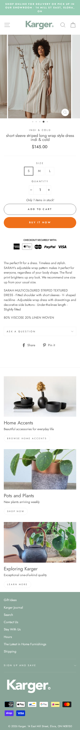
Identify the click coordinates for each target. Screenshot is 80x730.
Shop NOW (15, 511)
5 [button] (48, 122)
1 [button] (33, 122)
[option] (40, 7)
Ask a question (21, 331)
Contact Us (11, 622)
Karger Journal (13, 607)
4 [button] (44, 122)
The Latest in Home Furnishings (25, 644)
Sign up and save (20, 665)
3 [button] (40, 122)
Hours (8, 637)
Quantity (40, 181)
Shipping (10, 651)
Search (8, 615)
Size (40, 163)
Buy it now (40, 222)
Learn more (17, 584)
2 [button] (37, 122)
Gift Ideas (10, 600)
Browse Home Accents (27, 438)
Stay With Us (12, 629)
